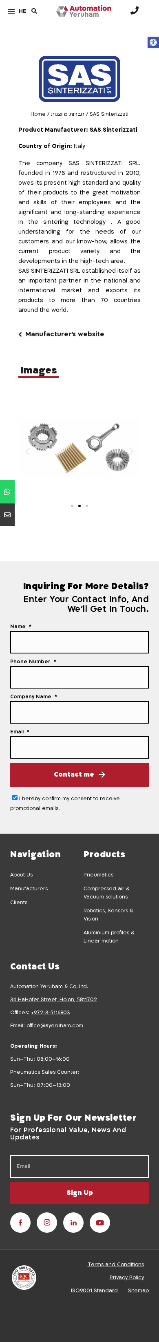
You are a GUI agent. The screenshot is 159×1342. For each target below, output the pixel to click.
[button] (153, 42)
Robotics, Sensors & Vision (108, 914)
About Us (21, 875)
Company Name (31, 696)
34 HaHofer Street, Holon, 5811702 (53, 999)
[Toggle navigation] (11, 11)
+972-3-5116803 (50, 1012)
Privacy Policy (127, 1277)
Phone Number (31, 661)
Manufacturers (29, 888)
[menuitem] (22, 11)
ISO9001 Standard (94, 1290)
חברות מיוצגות (67, 114)
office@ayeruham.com (54, 1025)
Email (17, 731)
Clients (18, 902)
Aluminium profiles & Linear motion (109, 936)
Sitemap (138, 1290)
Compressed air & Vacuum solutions (106, 892)
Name (18, 626)
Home (38, 114)
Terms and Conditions (116, 1264)
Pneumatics (98, 875)
